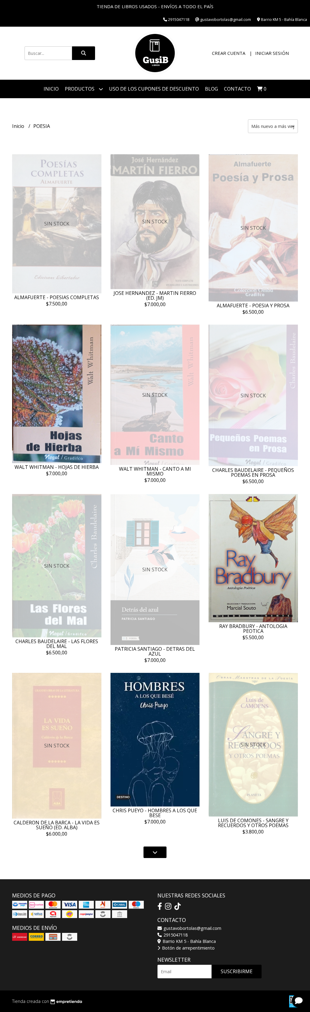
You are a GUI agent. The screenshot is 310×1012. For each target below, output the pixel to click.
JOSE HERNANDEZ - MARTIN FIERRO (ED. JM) (155, 295)
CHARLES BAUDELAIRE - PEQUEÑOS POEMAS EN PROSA (253, 472)
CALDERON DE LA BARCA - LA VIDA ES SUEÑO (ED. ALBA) (57, 825)
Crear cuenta (228, 53)
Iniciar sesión (272, 53)
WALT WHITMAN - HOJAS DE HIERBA (57, 467)
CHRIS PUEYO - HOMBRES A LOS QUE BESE (155, 813)
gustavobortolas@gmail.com (191, 928)
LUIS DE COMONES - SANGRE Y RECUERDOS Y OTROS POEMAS (253, 823)
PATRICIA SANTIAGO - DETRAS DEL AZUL (155, 651)
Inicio (51, 88)
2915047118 (175, 935)
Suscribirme (236, 971)
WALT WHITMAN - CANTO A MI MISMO (155, 471)
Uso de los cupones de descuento (154, 88)
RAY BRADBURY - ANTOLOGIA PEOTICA (253, 628)
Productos (80, 88)
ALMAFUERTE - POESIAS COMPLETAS (56, 297)
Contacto (237, 88)
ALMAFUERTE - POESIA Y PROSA (253, 305)
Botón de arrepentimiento (188, 948)
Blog (211, 88)
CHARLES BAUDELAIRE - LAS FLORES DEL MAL (56, 644)
